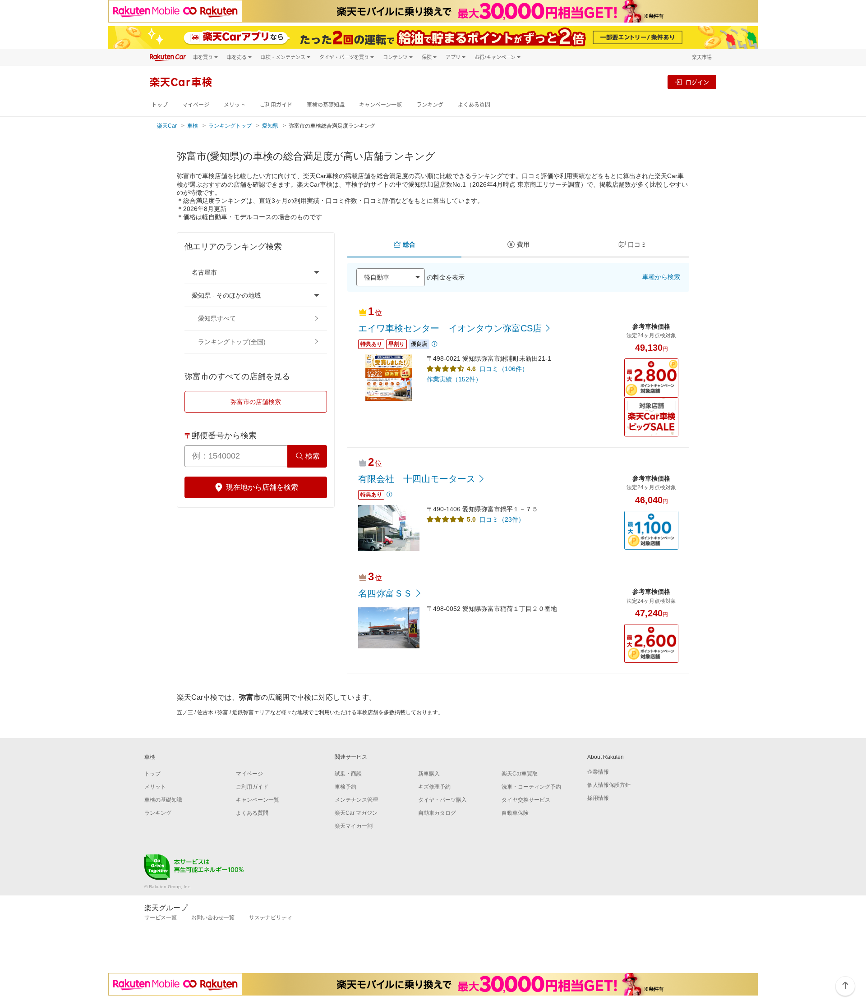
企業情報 (598, 772)
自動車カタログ (437, 813)
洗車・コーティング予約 (531, 787)
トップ (160, 105)
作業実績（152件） (454, 379)
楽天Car (167, 126)
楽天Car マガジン (356, 813)
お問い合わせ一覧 (213, 917)
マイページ (195, 105)
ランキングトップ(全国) (232, 341)
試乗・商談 (348, 774)
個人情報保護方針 (609, 785)
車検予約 (345, 787)
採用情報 (598, 798)
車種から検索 (661, 276)
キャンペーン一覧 (380, 105)
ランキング (429, 105)
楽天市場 (702, 57)
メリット (234, 105)
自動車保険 (515, 813)
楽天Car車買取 (520, 774)
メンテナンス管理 (356, 800)
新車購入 (429, 774)
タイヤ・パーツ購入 (442, 800)
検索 (312, 456)
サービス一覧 (160, 917)
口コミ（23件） (502, 519)
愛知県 (270, 126)
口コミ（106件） (503, 368)
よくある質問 (474, 105)
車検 (192, 126)
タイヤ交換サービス (526, 800)
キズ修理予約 (434, 787)
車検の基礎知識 (326, 105)
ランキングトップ (230, 126)
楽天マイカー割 (354, 826)
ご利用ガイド (276, 105)
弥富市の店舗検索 (255, 401)
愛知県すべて (217, 318)
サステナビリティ (270, 917)
